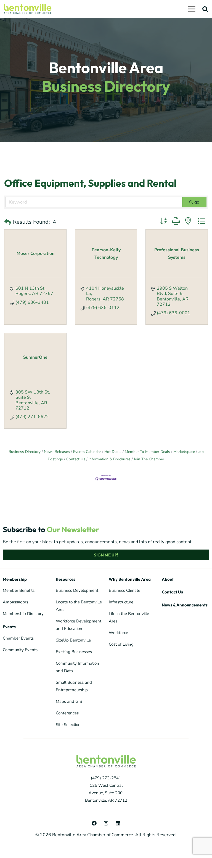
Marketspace (184, 451)
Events (9, 626)
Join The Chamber (149, 459)
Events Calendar (87, 451)
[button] (205, 9)
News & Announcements (185, 605)
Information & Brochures (110, 459)
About (168, 579)
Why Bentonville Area (130, 579)
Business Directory (25, 451)
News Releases (57, 451)
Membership (15, 579)
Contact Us (75, 459)
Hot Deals (112, 451)
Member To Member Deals (147, 451)
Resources (65, 579)
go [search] (196, 202)
